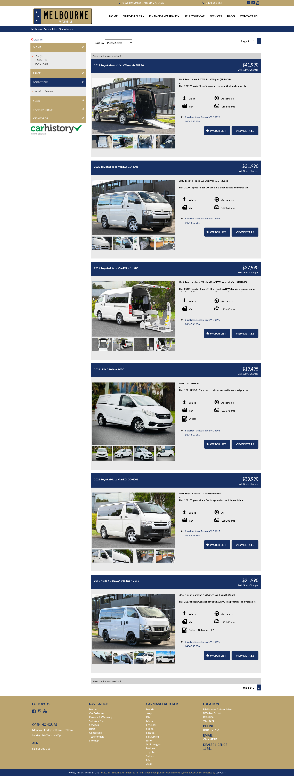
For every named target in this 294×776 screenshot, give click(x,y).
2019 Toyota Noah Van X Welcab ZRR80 (119, 65)
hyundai (151, 724)
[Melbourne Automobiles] (63, 16)
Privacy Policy (75, 772)
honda (150, 709)
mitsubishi (152, 736)
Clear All (38, 39)
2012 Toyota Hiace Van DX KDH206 (116, 268)
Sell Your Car (194, 16)
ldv (148, 759)
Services (216, 16)
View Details (245, 130)
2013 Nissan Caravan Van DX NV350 (116, 580)
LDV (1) (39, 56)
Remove (49, 91)
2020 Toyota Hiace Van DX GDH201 (116, 166)
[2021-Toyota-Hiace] (133, 520)
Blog (231, 16)
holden (150, 748)
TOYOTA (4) (41, 63)
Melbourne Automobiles (44, 29)
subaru (150, 755)
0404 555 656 (214, 2)
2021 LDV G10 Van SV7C (109, 369)
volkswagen (153, 744)
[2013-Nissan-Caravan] (133, 621)
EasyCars (221, 772)
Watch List (218, 130)
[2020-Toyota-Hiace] (133, 207)
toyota (150, 752)
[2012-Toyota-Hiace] (133, 308)
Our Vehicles (132, 16)
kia (148, 717)
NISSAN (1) (41, 60)
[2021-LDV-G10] (133, 414)
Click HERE (210, 739)
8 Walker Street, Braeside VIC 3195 (143, 2)
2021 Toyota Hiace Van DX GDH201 (116, 479)
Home (113, 16)
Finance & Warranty (164, 16)
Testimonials (96, 736)
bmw (149, 740)
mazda (150, 732)
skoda (149, 728)
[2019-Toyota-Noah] (133, 106)
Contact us (249, 16)
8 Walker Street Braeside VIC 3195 (202, 117)
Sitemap (94, 740)
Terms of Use (92, 772)
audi (149, 763)
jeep (149, 713)
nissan (150, 721)
